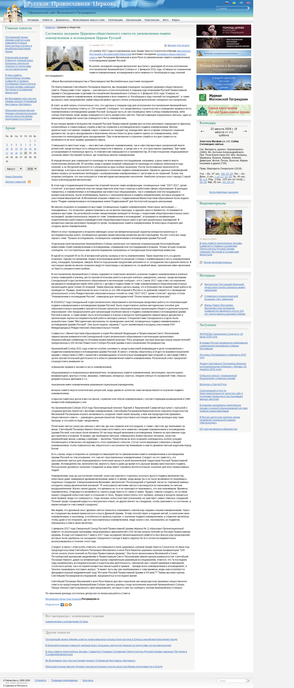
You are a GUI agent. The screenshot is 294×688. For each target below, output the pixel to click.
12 (16, 149)
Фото (166, 20)
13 (21, 149)
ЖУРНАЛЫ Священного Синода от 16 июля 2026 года (221, 335)
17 (7, 153)
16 (35, 149)
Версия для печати (178, 45)
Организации (133, 20)
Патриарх (33, 20)
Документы (62, 20)
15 (30, 149)
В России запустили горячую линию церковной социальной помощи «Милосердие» (220, 420)
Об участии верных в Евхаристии (218, 429)
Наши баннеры (14, 176)
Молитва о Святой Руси (213, 384)
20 (21, 153)
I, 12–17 (219, 176)
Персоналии (152, 20)
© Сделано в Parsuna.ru (15, 685)
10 (7, 149)
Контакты (88, 680)
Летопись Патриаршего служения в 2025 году (223, 356)
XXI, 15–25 (227, 173)
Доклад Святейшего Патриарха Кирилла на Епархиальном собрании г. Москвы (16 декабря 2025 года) (223, 366)
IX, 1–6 (203, 179)
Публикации (115, 20)
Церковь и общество (68, 27)
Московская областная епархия (63, 599)
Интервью (207, 275)
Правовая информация (64, 680)
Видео (176, 20)
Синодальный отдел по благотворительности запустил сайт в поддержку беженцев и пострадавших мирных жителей (221, 395)
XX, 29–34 (228, 182)
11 (12, 149)
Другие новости (57, 632)
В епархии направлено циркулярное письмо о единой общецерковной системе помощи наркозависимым (224, 408)
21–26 (228, 176)
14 (25, 149)
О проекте (40, 680)
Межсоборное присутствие (89, 20)
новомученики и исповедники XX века (66, 621)
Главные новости (18, 28)
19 (16, 153)
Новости (47, 20)
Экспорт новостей (15, 181)
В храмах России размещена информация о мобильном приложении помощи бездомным (224, 345)
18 (11, 153)
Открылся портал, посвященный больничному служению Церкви (218, 377)
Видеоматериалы (213, 203)
